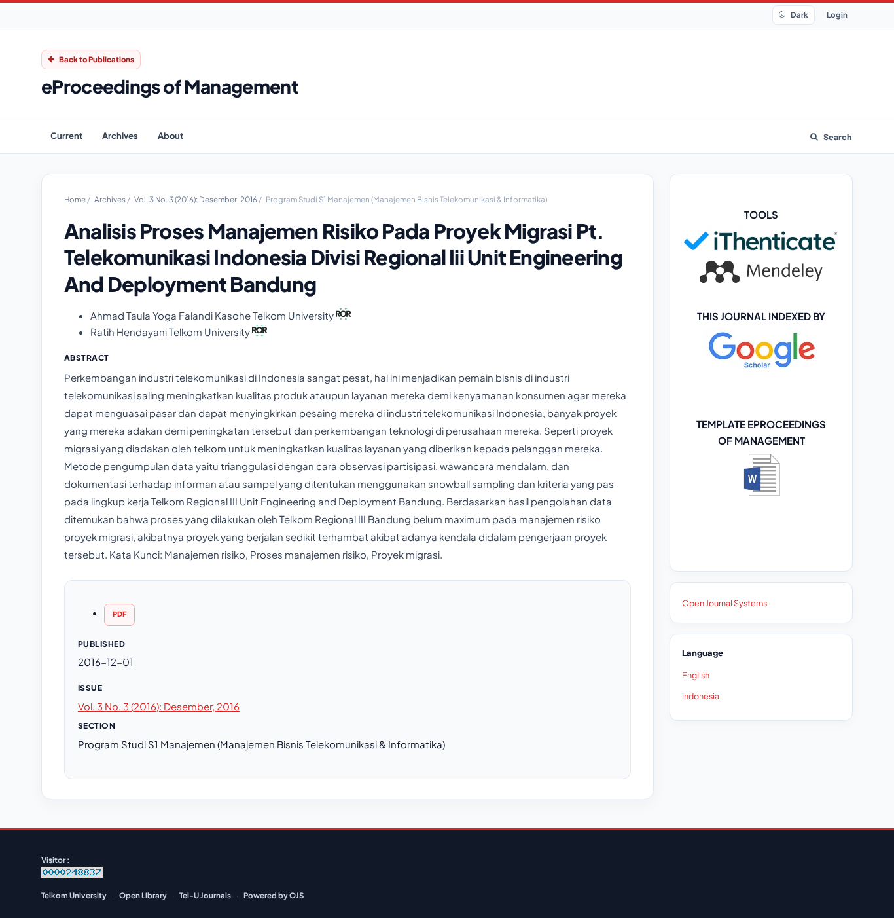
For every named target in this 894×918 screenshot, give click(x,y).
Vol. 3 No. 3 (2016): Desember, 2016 (196, 199)
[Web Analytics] (72, 875)
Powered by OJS (273, 895)
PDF (119, 614)
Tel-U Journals (205, 895)
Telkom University (74, 895)
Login (837, 15)
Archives (120, 135)
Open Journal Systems (724, 603)
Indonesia (700, 696)
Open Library (143, 895)
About (170, 135)
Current (66, 135)
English (695, 675)
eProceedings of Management (169, 86)
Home (75, 199)
